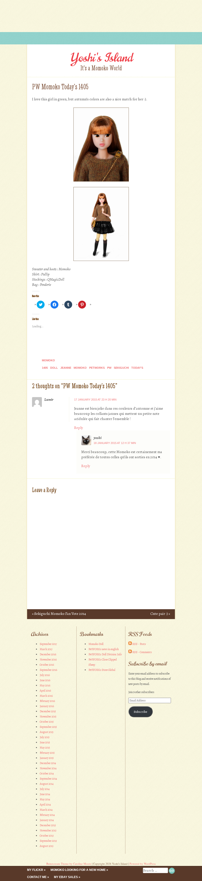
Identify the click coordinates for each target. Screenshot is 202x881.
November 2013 (48, 830)
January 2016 (47, 706)
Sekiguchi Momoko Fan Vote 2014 (59, 613)
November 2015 (48, 716)
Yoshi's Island (101, 57)
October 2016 (47, 665)
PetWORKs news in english (103, 649)
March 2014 (46, 810)
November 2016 (48, 659)
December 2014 (48, 763)
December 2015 (48, 711)
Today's (137, 367)
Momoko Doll (95, 644)
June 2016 (45, 680)
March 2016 (46, 696)
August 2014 (46, 784)
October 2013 (47, 836)
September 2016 (48, 670)
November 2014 (48, 768)
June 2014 (45, 794)
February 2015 (47, 753)
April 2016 (45, 691)
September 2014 (48, 779)
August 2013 (46, 846)
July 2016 (45, 675)
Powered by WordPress (143, 863)
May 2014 (45, 799)
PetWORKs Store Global (101, 670)
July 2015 (45, 737)
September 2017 (48, 644)
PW (109, 367)
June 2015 (45, 742)
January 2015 (47, 758)
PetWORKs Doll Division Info (105, 654)
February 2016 (47, 701)
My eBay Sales (66, 877)
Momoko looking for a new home (78, 870)
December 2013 (48, 825)
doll (54, 367)
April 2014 (45, 805)
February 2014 (47, 815)
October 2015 (47, 722)
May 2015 (45, 748)
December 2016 (48, 654)
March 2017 (46, 649)
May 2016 (45, 685)
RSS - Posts (139, 644)
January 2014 (47, 820)
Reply (78, 427)
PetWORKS (97, 367)
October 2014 (47, 773)
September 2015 (48, 727)
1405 (45, 367)
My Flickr (35, 870)
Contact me (37, 877)
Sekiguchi (121, 367)
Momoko (48, 360)
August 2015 (46, 732)
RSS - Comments (142, 652)
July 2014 (45, 789)
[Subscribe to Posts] (130, 644)
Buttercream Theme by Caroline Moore (68, 863)
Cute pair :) (160, 613)
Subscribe (140, 711)
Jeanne (65, 367)
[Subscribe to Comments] (130, 652)
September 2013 (48, 841)
